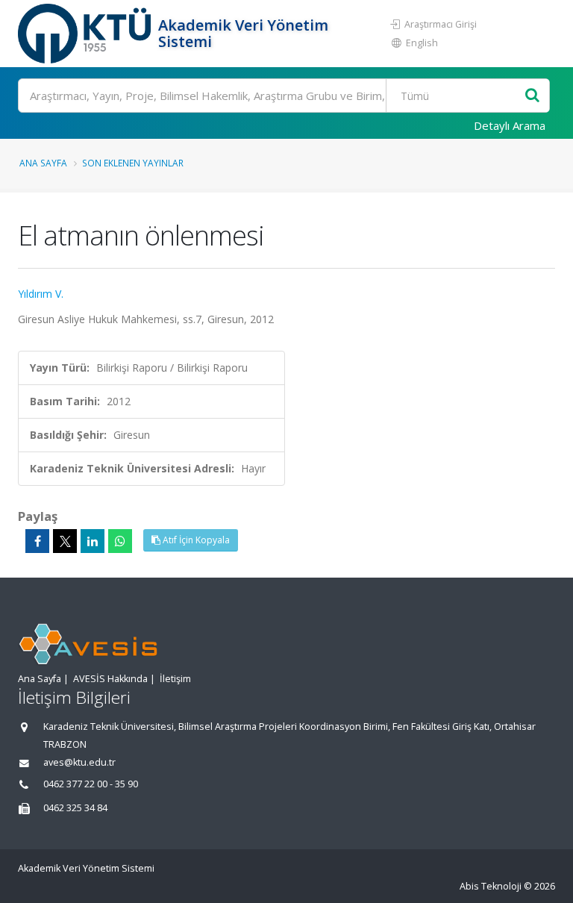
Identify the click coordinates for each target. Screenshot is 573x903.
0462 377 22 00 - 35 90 (90, 784)
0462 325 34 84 (75, 808)
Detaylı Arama (509, 125)
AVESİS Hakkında (110, 678)
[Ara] (532, 96)
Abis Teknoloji (491, 886)
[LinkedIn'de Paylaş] (92, 541)
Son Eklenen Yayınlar (133, 163)
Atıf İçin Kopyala (195, 540)
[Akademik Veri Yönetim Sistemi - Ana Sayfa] (86, 33)
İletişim (175, 678)
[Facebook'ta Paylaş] (37, 541)
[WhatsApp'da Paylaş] (120, 541)
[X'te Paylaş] (65, 541)
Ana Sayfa (43, 163)
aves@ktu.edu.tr (79, 762)
